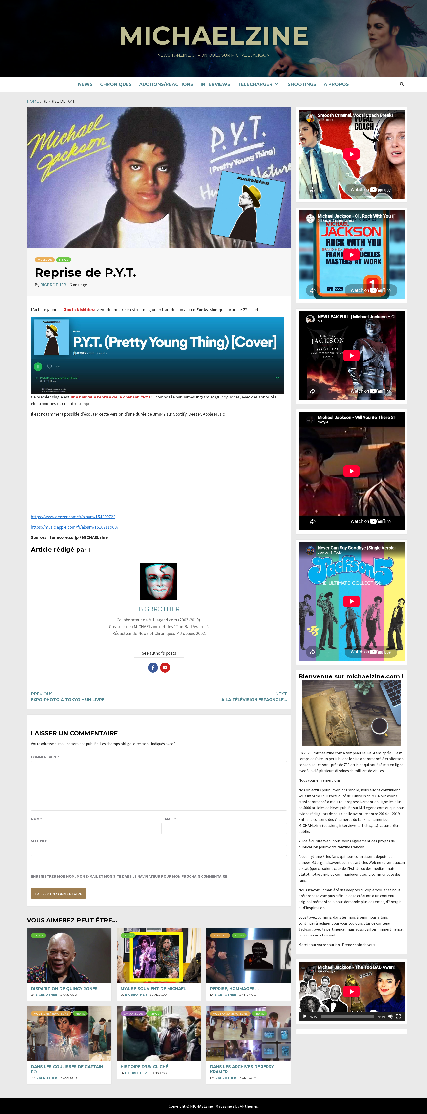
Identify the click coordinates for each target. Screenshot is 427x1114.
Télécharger (255, 84)
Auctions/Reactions (166, 84)
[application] (352, 991)
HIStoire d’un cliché (144, 1066)
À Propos (336, 84)
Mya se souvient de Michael (153, 988)
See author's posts (159, 653)
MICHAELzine (213, 35)
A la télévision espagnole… (254, 697)
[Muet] (390, 1016)
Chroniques (116, 84)
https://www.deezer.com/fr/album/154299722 (73, 516)
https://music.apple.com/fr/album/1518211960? (74, 527)
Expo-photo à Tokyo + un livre (67, 697)
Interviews (215, 84)
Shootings (302, 84)
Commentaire (45, 757)
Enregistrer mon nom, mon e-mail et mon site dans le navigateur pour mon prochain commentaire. (129, 876)
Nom (36, 818)
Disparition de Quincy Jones (64, 988)
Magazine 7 (225, 1106)
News (63, 259)
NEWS (85, 84)
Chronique (133, 1013)
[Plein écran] (398, 1016)
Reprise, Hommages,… (234, 988)
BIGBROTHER (53, 285)
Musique (45, 259)
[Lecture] (304, 1016)
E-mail (168, 818)
